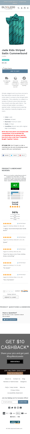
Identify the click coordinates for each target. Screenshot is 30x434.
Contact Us (16, 379)
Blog (23, 379)
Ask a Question (10, 319)
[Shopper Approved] (15, 423)
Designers (23, 381)
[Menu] (27, 8)
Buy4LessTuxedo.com (16, 428)
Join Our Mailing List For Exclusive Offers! (15, 398)
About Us (8, 379)
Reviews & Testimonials (10, 381)
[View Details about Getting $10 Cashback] (15, 363)
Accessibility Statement (15, 393)
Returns (22, 387)
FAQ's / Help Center (11, 387)
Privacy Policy (15, 390)
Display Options (11, 294)
